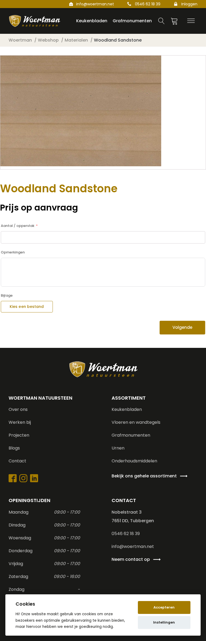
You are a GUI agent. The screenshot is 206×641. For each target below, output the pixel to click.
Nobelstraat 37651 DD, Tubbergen (133, 516)
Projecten (19, 435)
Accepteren (164, 607)
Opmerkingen (13, 252)
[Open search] (161, 20)
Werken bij (20, 422)
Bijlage (7, 295)
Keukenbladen (127, 409)
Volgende (182, 327)
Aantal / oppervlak (17, 225)
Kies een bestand (27, 306)
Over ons (18, 409)
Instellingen (164, 622)
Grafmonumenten (131, 435)
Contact (17, 461)
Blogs (14, 448)
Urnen (118, 448)
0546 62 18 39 (147, 4)
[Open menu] (191, 21)
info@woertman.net (95, 4)
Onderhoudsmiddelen (134, 461)
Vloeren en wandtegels (136, 422)
